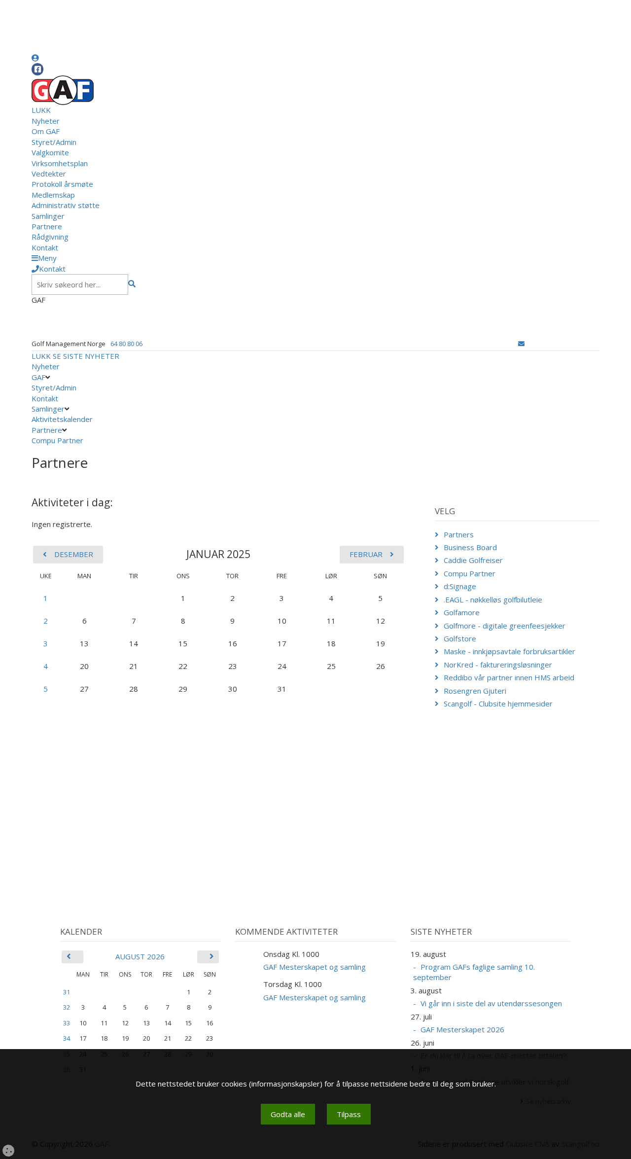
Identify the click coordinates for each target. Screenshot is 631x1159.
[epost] (521, 343)
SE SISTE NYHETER (86, 356)
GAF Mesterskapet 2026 (462, 1029)
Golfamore (462, 612)
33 (66, 1023)
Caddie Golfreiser (473, 560)
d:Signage (460, 586)
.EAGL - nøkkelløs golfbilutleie (493, 599)
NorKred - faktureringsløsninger (498, 664)
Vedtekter (49, 173)
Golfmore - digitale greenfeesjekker (504, 626)
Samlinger (48, 216)
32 (66, 1007)
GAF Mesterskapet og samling (314, 967)
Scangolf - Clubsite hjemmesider (498, 703)
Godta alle (288, 1114)
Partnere (47, 226)
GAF (38, 377)
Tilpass (349, 1114)
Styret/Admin (54, 142)
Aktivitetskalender (62, 419)
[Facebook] (37, 69)
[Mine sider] (35, 58)
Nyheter (46, 121)
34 (66, 1038)
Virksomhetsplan (60, 163)
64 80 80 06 (126, 343)
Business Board (470, 547)
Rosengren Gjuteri (475, 691)
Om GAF (46, 131)
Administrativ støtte (66, 205)
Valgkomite (50, 152)
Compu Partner (57, 440)
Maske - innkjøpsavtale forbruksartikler (509, 651)
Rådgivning (50, 237)
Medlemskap (53, 195)
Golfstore (460, 638)
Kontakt (45, 247)
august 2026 (140, 956)
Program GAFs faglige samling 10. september (474, 972)
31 (66, 991)
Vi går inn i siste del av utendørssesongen (491, 1003)
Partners (459, 534)
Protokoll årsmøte (62, 184)
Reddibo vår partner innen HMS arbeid (509, 677)
